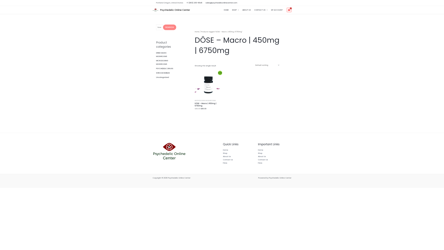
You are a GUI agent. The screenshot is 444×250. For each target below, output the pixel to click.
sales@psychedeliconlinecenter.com (221, 3)
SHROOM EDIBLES (163, 73)
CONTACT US (259, 10)
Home (197, 32)
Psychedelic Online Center (175, 10)
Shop (225, 153)
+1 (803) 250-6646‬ (194, 3)
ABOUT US (246, 10)
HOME (226, 10)
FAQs (225, 163)
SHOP (234, 10)
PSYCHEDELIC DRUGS (164, 68)
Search (169, 27)
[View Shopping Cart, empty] (289, 10)
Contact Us (228, 159)
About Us (227, 156)
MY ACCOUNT (277, 10)
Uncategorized (162, 77)
